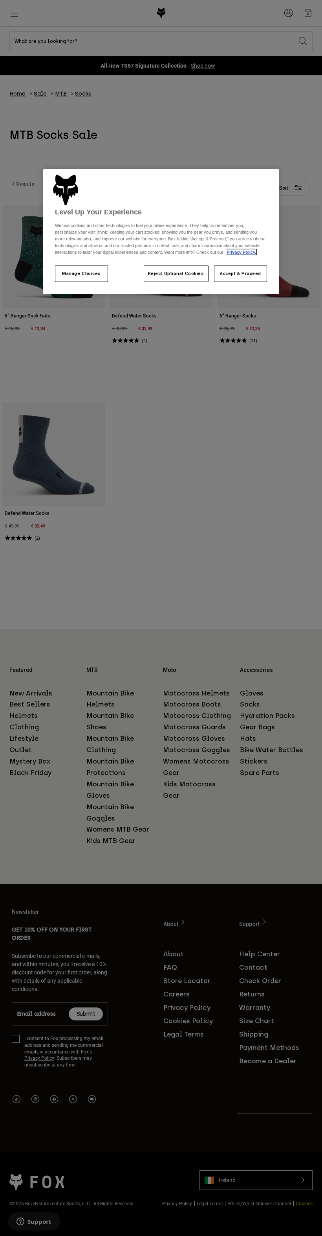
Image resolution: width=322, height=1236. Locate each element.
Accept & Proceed (240, 273)
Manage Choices (81, 273)
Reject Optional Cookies (176, 273)
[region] (161, 231)
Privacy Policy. (241, 252)
